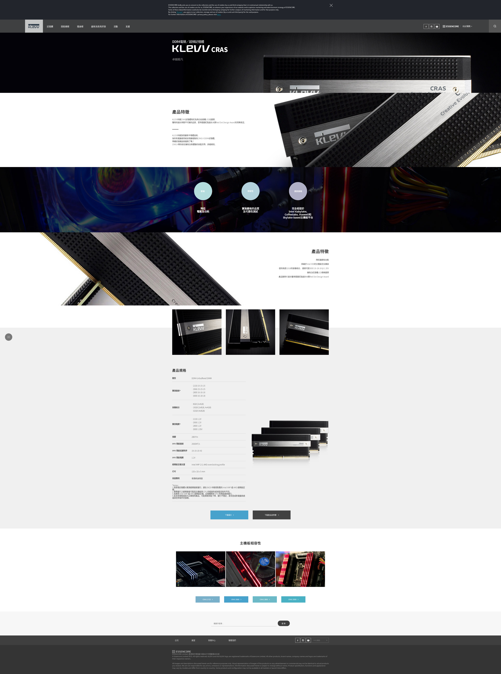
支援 (128, 26)
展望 (193, 640)
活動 (116, 26)
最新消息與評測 (98, 26)
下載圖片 (228, 515)
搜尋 (284, 624)
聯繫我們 (232, 640)
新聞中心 (212, 640)
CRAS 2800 (264, 599)
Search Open (495, 26)
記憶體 (50, 26)
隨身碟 (80, 26)
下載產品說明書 (271, 515)
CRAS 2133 (207, 599)
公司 (176, 640)
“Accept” (179, 12)
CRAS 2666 (235, 599)
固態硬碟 (65, 26)
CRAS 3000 (292, 599)
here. (219, 14)
